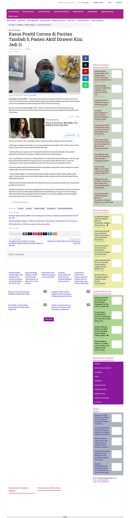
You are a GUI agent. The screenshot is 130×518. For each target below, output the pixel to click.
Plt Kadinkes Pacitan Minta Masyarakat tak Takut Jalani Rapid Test (18, 307)
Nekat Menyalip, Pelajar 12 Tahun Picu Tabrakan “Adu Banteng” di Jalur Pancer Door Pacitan (43, 221)
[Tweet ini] (85, 65)
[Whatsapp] (85, 85)
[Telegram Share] (85, 78)
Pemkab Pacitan (100, 389)
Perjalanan (51, 208)
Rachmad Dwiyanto (65, 208)
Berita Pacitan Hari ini (102, 368)
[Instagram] (35, 233)
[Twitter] (30, 233)
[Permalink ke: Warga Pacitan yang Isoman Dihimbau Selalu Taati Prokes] (40, 295)
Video (96, 376)
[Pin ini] (85, 72)
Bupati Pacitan (99, 385)
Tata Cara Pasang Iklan (101, 480)
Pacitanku (98, 372)
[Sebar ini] (85, 58)
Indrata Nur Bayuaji (101, 398)
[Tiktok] (45, 233)
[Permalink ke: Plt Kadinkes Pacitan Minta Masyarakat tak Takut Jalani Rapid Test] (40, 308)
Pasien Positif (39, 208)
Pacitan (29, 208)
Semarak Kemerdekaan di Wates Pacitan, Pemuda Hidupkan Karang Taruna (65, 277)
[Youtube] (40, 233)
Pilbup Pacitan (99, 394)
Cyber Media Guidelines (101, 482)
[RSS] (55, 233)
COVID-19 (97, 402)
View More (49, 319)
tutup (65, 517)
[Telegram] (50, 233)
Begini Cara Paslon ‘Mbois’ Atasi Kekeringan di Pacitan (63, 241)
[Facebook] (25, 233)
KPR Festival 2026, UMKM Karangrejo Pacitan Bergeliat (29, 224)
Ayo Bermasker (14, 30)
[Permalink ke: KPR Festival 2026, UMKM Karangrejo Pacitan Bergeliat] (49, 265)
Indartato (98, 381)
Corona (20, 208)
